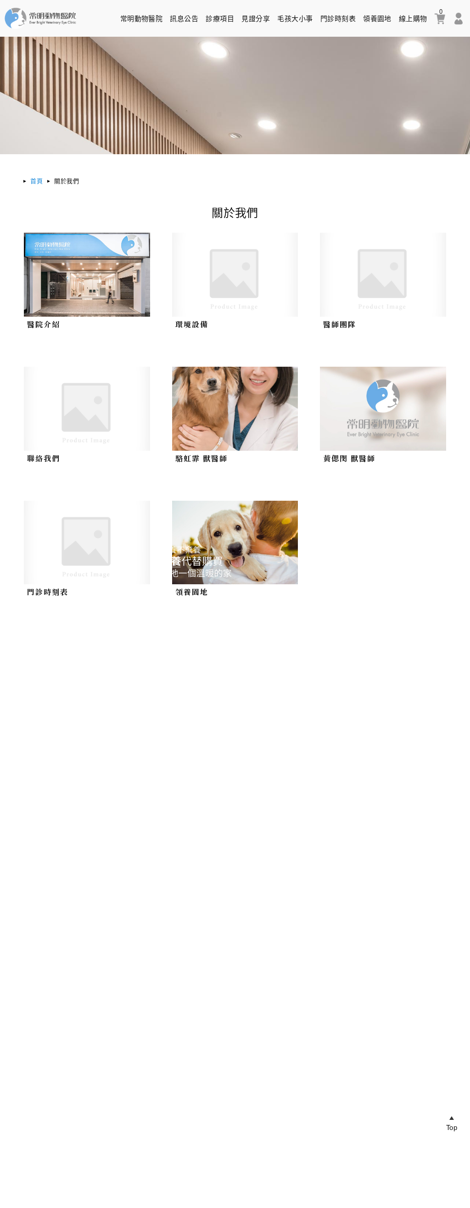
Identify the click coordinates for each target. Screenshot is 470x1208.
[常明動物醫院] (40, 30)
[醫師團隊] (383, 275)
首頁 (36, 181)
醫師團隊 (339, 324)
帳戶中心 (458, 19)
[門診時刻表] (87, 543)
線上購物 (413, 18)
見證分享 (255, 18)
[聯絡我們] (87, 409)
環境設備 (191, 324)
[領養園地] (235, 543)
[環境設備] (235, 275)
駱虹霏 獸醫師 (201, 458)
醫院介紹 (43, 324)
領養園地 (377, 18)
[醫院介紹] (87, 275)
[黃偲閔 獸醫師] (383, 409)
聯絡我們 (43, 458)
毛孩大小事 (295, 18)
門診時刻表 (338, 18)
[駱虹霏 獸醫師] (235, 409)
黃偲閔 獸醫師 (349, 458)
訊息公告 (184, 18)
